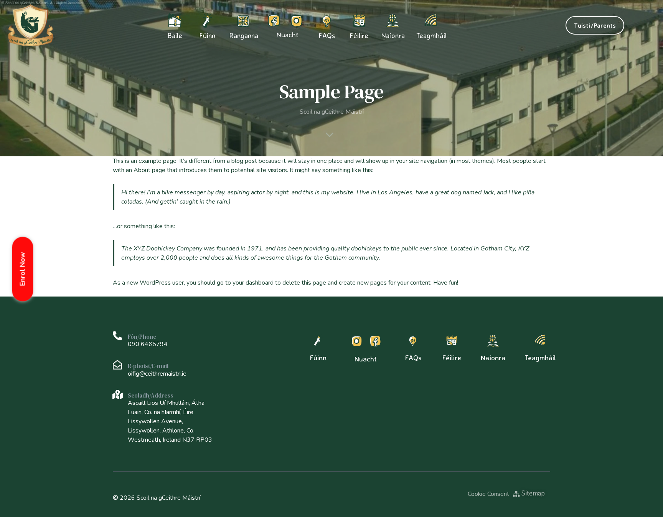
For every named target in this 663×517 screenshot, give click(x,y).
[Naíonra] (493, 340)
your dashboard (253, 282)
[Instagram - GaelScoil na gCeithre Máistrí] (296, 20)
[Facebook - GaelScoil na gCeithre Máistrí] (274, 20)
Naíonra (393, 35)
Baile (175, 35)
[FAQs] (413, 340)
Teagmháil (431, 35)
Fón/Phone (142, 337)
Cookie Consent (488, 494)
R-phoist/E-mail (148, 366)
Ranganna (243, 35)
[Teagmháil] (540, 340)
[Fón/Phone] (117, 335)
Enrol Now (22, 269)
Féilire (359, 35)
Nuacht (287, 34)
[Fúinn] (318, 340)
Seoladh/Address (150, 395)
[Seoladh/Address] (117, 394)
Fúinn (318, 357)
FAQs (326, 35)
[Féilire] (451, 340)
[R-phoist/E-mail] (117, 365)
